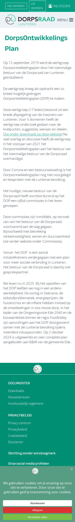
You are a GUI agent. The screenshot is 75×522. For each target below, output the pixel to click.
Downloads (16, 391)
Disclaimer (15, 442)
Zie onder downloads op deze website (32, 134)
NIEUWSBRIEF (16, 6)
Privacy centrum (19, 423)
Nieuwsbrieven (19, 397)
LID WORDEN (37, 6)
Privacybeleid (17, 429)
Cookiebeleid (17, 435)
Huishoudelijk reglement (25, 403)
